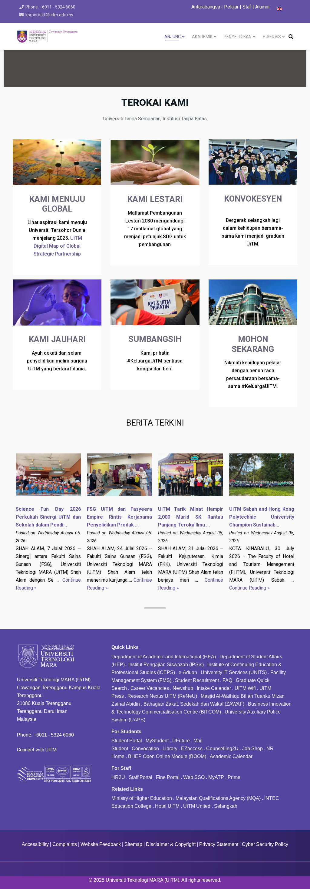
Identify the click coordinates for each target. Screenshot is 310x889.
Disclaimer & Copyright (171, 844)
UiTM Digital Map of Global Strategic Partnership (58, 246)
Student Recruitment (197, 680)
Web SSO (194, 777)
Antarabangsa (205, 7)
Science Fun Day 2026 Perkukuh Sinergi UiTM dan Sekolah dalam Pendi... (48, 517)
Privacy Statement (218, 844)
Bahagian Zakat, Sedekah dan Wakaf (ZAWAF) (193, 704)
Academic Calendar (231, 756)
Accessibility (35, 844)
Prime (234, 777)
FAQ (227, 680)
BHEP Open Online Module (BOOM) (167, 756)
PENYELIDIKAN (238, 36)
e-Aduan (188, 672)
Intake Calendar (214, 688)
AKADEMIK (202, 36)
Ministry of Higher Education (141, 798)
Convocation (145, 748)
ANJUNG (172, 36)
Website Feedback (101, 844)
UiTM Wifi (245, 688)
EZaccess (192, 748)
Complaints (64, 844)
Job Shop (252, 748)
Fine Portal (168, 777)
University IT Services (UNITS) (234, 672)
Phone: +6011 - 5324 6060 (50, 7)
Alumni (262, 7)
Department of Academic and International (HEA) (163, 656)
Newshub (183, 688)
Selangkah (225, 806)
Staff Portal (140, 777)
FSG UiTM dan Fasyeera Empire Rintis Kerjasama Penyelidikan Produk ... (119, 517)
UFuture (181, 740)
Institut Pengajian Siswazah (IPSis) (166, 664)
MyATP (216, 777)
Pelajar (231, 7)
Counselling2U (222, 748)
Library (170, 748)
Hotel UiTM (167, 806)
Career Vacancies (149, 688)
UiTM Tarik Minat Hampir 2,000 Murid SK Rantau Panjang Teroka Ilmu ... (190, 517)
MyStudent (157, 740)
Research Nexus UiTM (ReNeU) (162, 696)
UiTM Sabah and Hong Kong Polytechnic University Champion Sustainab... (261, 517)
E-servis (272, 36)
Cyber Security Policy (265, 844)
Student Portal (126, 740)
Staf (246, 7)
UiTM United (196, 806)
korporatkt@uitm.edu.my (49, 14)
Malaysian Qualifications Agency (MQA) (218, 798)
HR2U (118, 777)
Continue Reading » (249, 588)
